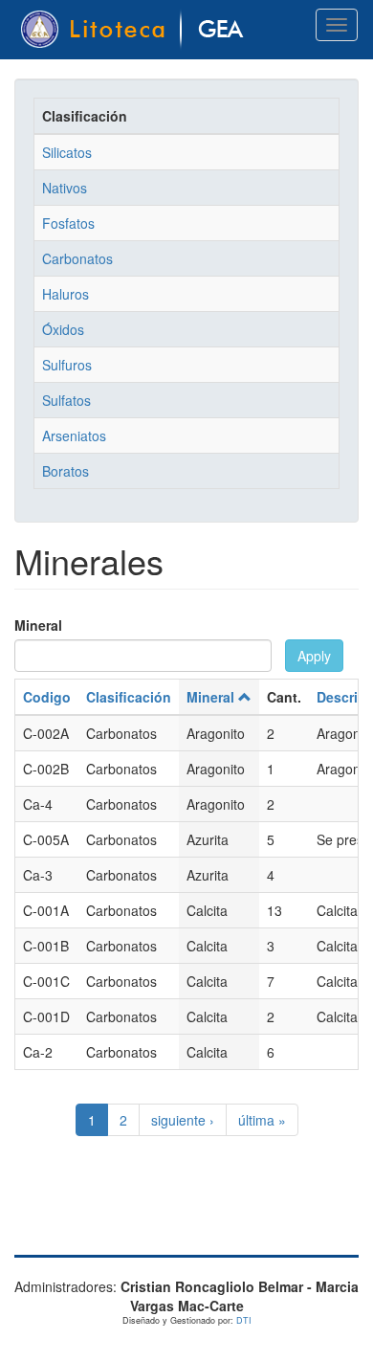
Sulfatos (66, 400)
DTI (244, 1320)
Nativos (64, 187)
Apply (314, 655)
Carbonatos (77, 258)
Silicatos (67, 152)
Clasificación (128, 696)
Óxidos (63, 329)
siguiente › (182, 1119)
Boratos (65, 470)
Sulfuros (67, 364)
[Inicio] (135, 30)
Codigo (47, 696)
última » (262, 1119)
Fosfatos (68, 223)
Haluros (65, 293)
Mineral (38, 625)
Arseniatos (74, 435)
